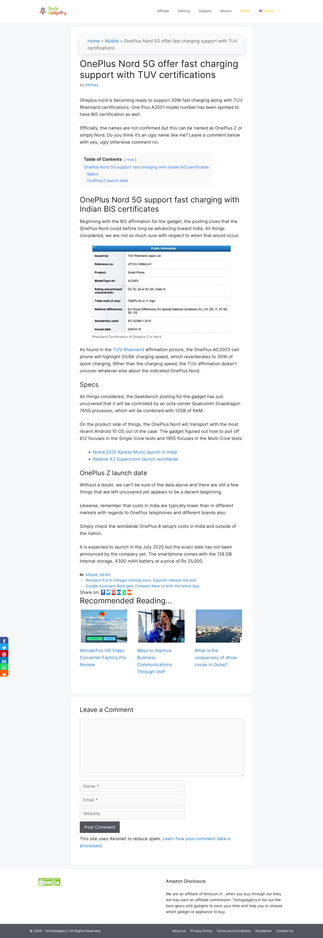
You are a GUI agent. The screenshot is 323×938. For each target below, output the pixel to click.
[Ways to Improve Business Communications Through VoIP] (161, 639)
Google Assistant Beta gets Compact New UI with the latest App (142, 586)
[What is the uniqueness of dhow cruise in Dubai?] (219, 639)
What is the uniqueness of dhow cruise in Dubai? (216, 657)
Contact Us (284, 931)
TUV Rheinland (128, 349)
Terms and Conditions (234, 931)
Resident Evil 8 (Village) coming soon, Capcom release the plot (141, 580)
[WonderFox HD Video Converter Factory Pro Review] (104, 639)
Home (93, 41)
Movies (226, 11)
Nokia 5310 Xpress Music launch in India (135, 452)
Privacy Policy (201, 931)
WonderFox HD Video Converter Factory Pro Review (103, 657)
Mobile (112, 41)
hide (130, 159)
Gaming (184, 11)
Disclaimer (263, 931)
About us (179, 931)
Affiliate (163, 11)
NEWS (245, 11)
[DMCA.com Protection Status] (49, 884)
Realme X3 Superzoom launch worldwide (135, 459)
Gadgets (205, 11)
